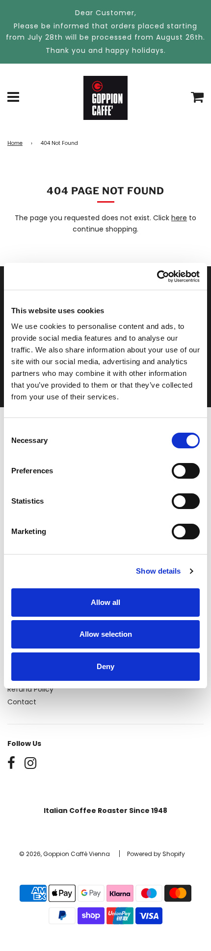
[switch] (186, 471)
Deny (105, 666)
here (179, 218)
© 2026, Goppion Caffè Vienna (64, 854)
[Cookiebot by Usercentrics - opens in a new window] (157, 276)
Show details (158, 571)
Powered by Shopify (156, 854)
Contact (21, 702)
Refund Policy (30, 689)
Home (15, 143)
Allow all (105, 602)
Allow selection (105, 634)
